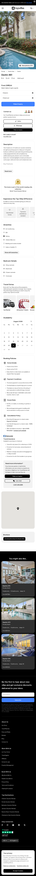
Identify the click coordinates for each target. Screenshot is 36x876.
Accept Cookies (18, 871)
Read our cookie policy (9, 865)
